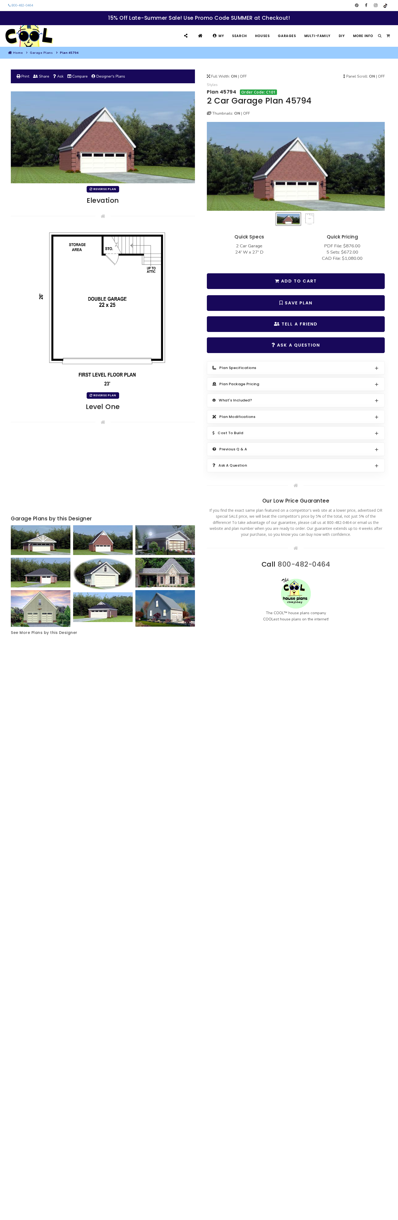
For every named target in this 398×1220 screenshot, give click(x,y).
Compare (79, 76)
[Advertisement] (103, 471)
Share (43, 76)
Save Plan (297, 303)
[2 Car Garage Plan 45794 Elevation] (296, 166)
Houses (262, 36)
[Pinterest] (356, 5)
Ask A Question (297, 345)
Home (18, 53)
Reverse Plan (104, 189)
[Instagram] (375, 5)
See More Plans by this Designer (44, 632)
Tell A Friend (299, 324)
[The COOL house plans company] (296, 593)
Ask (60, 76)
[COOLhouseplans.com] (28, 36)
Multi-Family (317, 36)
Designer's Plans (110, 76)
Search (239, 36)
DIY (342, 36)
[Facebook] (366, 5)
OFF (243, 76)
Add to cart (298, 281)
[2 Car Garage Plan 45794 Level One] (103, 308)
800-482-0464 (22, 5)
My (221, 36)
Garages (287, 36)
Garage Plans (41, 53)
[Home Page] (201, 36)
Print (24, 76)
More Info (363, 36)
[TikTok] (385, 5)
